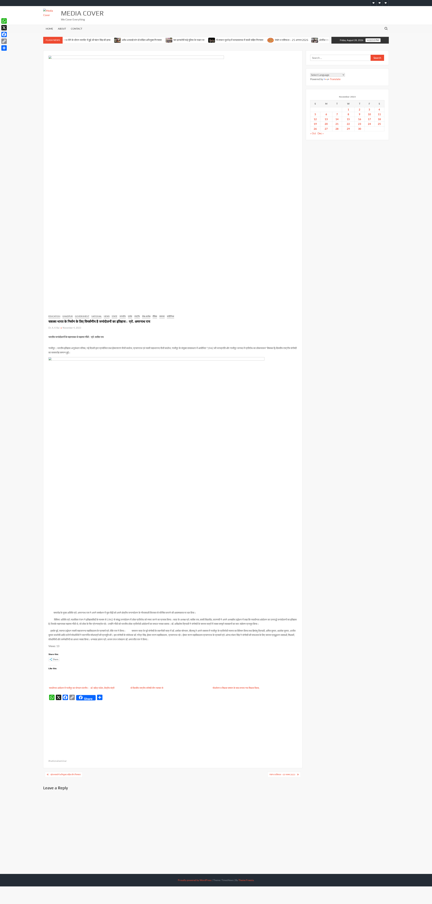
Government (82, 316)
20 (326, 123)
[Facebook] (4, 34)
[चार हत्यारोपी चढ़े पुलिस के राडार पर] (148, 39)
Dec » (321, 133)
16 (359, 119)
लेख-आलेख (146, 316)
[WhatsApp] (4, 21)
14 (337, 119)
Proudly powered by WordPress (194, 880)
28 (337, 128)
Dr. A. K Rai (53, 327)
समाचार (162, 316)
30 (359, 128)
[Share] (4, 48)
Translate (335, 79)
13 (326, 119)
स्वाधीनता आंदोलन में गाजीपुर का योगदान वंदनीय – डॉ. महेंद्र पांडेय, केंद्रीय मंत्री (81, 687)
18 (379, 119)
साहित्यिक (170, 316)
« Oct (313, 133)
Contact (76, 28)
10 (369, 114)
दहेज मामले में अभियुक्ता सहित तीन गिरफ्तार (65, 774)
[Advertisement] (173, 727)
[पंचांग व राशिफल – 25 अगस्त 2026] (249, 39)
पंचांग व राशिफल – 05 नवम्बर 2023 (282, 774)
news (107, 316)
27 (326, 128)
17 (369, 119)
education (54, 316)
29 (348, 128)
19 (315, 123)
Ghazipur (67, 316)
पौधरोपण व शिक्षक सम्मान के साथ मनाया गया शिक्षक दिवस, (236, 687)
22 (348, 123)
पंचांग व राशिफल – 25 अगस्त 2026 (270, 40)
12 (315, 119)
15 (348, 119)
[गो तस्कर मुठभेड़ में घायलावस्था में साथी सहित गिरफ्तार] (191, 39)
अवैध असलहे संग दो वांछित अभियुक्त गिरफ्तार (121, 40)
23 (359, 123)
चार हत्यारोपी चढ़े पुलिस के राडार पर (168, 40)
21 (337, 123)
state (114, 316)
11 (379, 114)
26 (315, 128)
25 (379, 123)
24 (369, 123)
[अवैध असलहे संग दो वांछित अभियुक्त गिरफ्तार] (96, 39)
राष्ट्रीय (137, 316)
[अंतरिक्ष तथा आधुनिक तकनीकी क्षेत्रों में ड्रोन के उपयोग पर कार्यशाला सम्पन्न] (294, 39)
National (96, 316)
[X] (4, 27)
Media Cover (82, 13)
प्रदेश (130, 316)
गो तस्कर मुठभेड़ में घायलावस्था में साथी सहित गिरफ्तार (219, 40)
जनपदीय (122, 316)
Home (49, 28)
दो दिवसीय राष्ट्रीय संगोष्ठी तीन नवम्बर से (146, 687)
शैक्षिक (155, 316)
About (62, 28)
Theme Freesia (246, 880)
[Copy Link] (4, 41)
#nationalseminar (57, 760)
